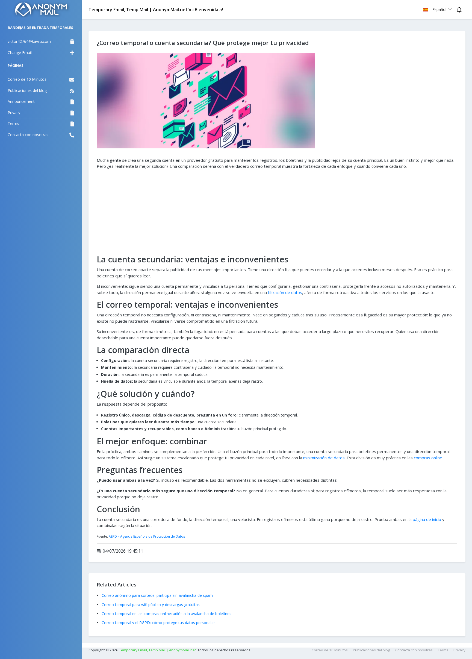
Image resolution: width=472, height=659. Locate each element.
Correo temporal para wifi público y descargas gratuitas (151, 604)
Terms (443, 650)
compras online (428, 457)
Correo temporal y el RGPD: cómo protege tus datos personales (159, 622)
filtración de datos (285, 292)
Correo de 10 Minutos (330, 650)
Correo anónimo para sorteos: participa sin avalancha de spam (157, 595)
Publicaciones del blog (371, 650)
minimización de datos (324, 457)
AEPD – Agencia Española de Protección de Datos (147, 536)
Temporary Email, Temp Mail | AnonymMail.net (157, 650)
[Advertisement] (277, 212)
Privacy (459, 650)
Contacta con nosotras (414, 650)
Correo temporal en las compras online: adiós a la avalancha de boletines (166, 613)
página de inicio (427, 519)
